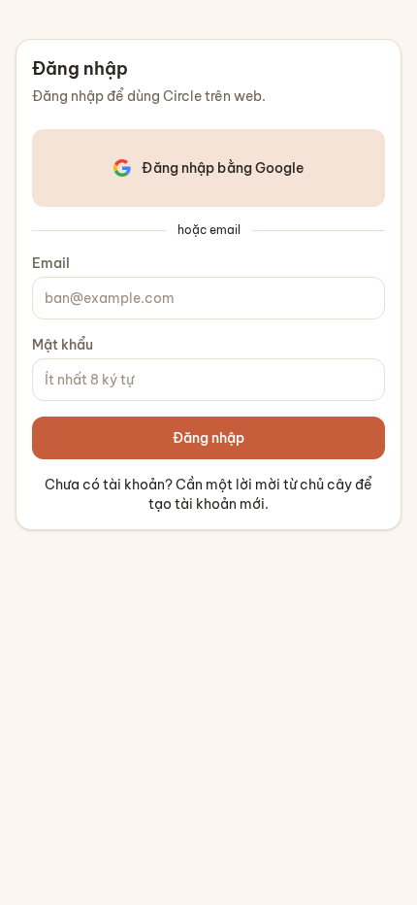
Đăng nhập (208, 438)
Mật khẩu (62, 344)
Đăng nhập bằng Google (223, 168)
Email (51, 263)
